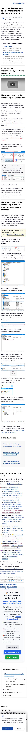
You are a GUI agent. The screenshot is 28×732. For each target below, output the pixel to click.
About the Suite (12, 645)
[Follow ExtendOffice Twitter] (6, 708)
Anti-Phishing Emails (17, 545)
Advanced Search (9, 521)
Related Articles (8, 688)
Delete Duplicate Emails (15, 519)
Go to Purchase (6, 587)
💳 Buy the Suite (12, 655)
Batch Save (16, 526)
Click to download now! (14, 484)
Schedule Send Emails (10, 502)
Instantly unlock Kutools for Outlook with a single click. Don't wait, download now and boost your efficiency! (11, 571)
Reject (19, 728)
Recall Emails (18, 515)
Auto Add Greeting (13, 508)
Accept (7, 728)
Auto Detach (15, 530)
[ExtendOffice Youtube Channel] (9, 708)
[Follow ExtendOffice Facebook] (2, 708)
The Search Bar (7, 46)
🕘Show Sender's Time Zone (12, 548)
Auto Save (6, 530)
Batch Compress (17, 528)
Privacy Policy (9, 725)
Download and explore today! (15, 234)
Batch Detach (7, 528)
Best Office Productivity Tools (12, 690)
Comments (7, 693)
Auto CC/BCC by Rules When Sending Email (11, 504)
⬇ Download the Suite (12, 650)
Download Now (12, 585)
